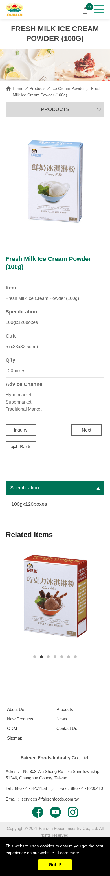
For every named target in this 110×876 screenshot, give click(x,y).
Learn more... (70, 852)
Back (25, 446)
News (61, 718)
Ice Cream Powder (68, 88)
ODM (12, 728)
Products (37, 88)
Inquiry (20, 430)
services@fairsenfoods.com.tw (50, 799)
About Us (15, 709)
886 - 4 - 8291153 (31, 788)
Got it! (55, 864)
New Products (20, 718)
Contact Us (66, 728)
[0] (85, 9)
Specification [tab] (24, 488)
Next (86, 430)
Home (18, 88)
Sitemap (14, 738)
